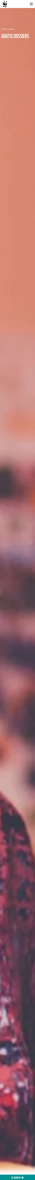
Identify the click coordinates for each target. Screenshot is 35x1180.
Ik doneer (16, 1177)
